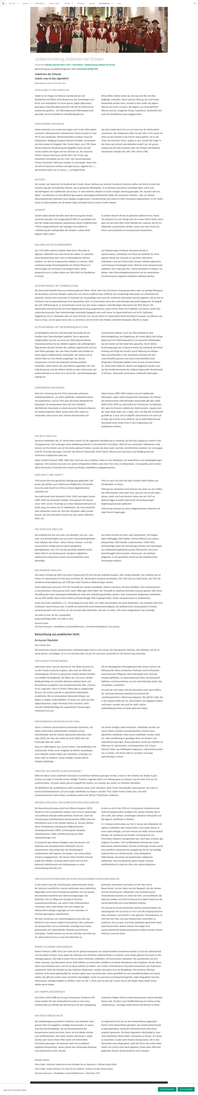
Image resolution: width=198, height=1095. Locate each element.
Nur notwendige (167, 1089)
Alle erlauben (186, 1089)
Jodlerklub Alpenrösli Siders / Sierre (58, 65)
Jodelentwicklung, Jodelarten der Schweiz (100, 65)
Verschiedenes (78, 65)
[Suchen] (195, 3)
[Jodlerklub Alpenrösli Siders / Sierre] (3, 3)
